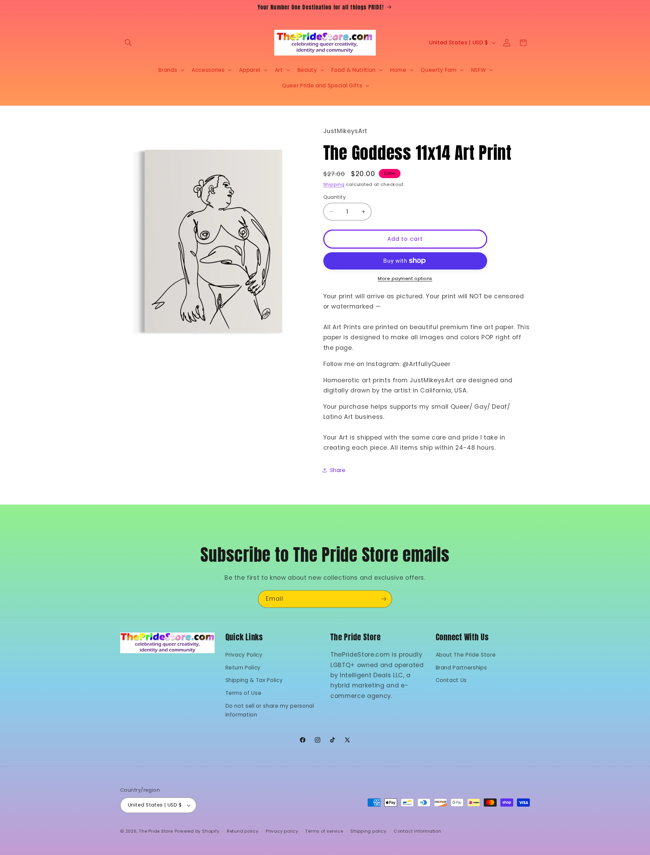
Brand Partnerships (461, 667)
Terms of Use (243, 693)
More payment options (405, 278)
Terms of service (324, 831)
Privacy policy (282, 831)
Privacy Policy (244, 654)
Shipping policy (368, 831)
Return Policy (243, 667)
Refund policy (243, 831)
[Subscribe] (383, 599)
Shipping (334, 184)
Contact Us (451, 680)
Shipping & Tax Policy (254, 680)
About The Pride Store (466, 654)
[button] (128, 43)
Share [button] (338, 470)
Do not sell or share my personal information (269, 710)
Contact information (417, 831)
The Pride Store (156, 831)
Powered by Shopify (197, 831)
